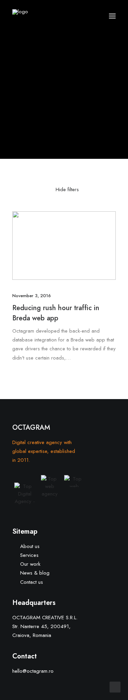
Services (29, 555)
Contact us (31, 582)
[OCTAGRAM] (39, 16)
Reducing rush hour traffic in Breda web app (55, 313)
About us (30, 546)
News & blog (34, 573)
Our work (30, 564)
